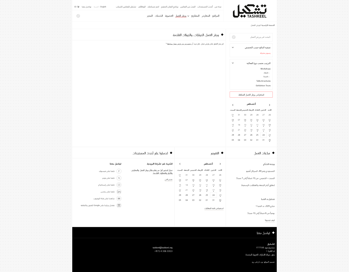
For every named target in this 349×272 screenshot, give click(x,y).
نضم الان (168, 179)
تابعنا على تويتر (108, 177)
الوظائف (142, 6)
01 (233, 114)
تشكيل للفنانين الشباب (126, 6)
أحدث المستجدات (205, 6)
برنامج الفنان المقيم (169, 6)
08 (233, 119)
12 (251, 124)
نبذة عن (218, 6)
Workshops (265, 68)
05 (251, 119)
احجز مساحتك (153, 6)
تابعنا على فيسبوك (107, 171)
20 (245, 129)
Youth (265, 76)
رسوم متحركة (265, 53)
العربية (96, 7)
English (103, 7)
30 (270, 139)
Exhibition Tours (263, 85)
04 (257, 119)
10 (263, 124)
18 (257, 129)
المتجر (150, 15)
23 (270, 134)
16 (270, 129)
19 (251, 129)
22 (233, 129)
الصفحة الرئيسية (268, 25)
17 (263, 129)
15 (233, 124)
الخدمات (159, 15)
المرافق (215, 15)
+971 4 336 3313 (163, 251)
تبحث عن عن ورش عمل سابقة (179, 43)
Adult (266, 73)
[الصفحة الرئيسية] (250, 11)
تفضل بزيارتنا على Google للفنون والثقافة (98, 205)
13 (245, 124)
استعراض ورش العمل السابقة (251, 94)
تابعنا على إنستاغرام (106, 184)
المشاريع (195, 15)
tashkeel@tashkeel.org (162, 247)
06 (245, 119)
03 (263, 119)
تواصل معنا (86, 7)
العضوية (169, 15)
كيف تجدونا (270, 220)
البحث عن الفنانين (187, 6)
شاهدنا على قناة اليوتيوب (104, 198)
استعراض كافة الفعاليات (214, 208)
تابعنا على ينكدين (108, 191)
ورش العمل (180, 15)
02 (270, 119)
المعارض (205, 15)
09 (270, 124)
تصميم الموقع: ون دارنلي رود (263, 262)
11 (257, 124)
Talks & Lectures (263, 80)
